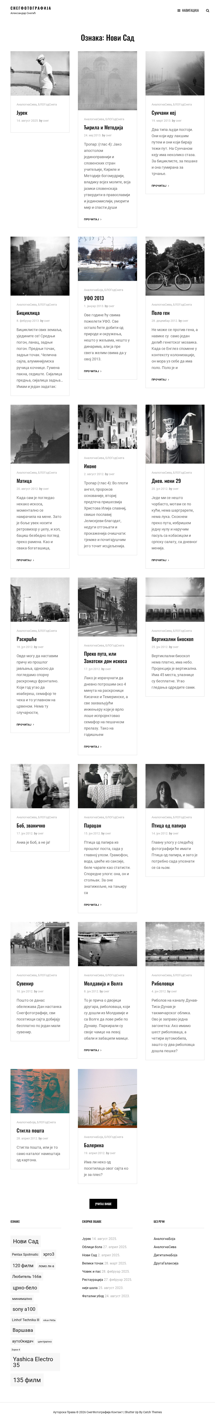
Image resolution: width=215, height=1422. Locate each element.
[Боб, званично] (39, 786)
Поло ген (161, 312)
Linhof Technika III (25, 1320)
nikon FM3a (49, 1320)
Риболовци (163, 983)
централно (45, 1341)
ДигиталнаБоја (165, 1255)
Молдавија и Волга (103, 983)
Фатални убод (93, 1296)
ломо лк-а (46, 1266)
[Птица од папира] (175, 786)
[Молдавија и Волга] (107, 944)
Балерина (94, 1145)
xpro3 (48, 1254)
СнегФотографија (30, 8)
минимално (22, 1299)
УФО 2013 (94, 298)
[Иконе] (107, 427)
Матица (24, 480)
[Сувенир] (39, 944)
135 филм (27, 1380)
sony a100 (24, 1309)
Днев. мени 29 (166, 480)
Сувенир (25, 983)
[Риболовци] (175, 944)
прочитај (93, 220)
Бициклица (28, 312)
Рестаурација (92, 1280)
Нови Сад (25, 1241)
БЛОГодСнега (47, 104)
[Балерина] (107, 1098)
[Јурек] (39, 73)
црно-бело (25, 1288)
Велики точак (93, 1263)
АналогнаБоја (93, 290)
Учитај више (103, 1204)
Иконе (90, 466)
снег (46, 120)
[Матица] (39, 434)
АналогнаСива (27, 104)
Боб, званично (31, 825)
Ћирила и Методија (103, 127)
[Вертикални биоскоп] (175, 599)
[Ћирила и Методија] (107, 80)
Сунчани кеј (164, 112)
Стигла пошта (30, 1130)
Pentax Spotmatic (25, 1254)
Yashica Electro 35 (33, 1362)
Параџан (92, 825)
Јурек (22, 112)
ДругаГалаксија (166, 1263)
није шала (90, 1288)
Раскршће (27, 639)
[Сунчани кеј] (175, 73)
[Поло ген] (175, 266)
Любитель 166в (26, 1276)
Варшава (23, 1330)
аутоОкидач (22, 1341)
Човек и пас (91, 1271)
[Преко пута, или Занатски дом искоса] (107, 606)
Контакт (117, 1412)
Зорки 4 (16, 1349)
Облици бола (92, 1247)
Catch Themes (152, 1412)
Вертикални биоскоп (173, 639)
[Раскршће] (39, 599)
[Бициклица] (39, 266)
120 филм (23, 1265)
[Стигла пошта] (39, 1091)
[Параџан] (107, 786)
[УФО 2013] (107, 259)
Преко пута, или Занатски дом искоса (105, 657)
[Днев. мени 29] (175, 434)
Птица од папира (169, 825)
